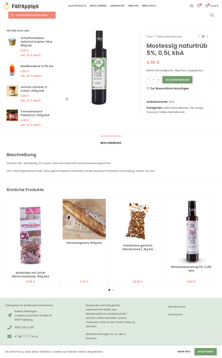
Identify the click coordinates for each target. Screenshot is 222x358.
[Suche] (212, 15)
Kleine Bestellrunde (169, 36)
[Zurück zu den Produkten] (203, 36)
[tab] (111, 141)
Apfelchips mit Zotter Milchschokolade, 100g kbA (30, 274)
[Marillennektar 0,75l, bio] (12, 72)
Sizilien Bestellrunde (172, 112)
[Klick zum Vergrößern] (67, 99)
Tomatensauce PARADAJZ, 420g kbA (35, 113)
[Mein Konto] (191, 5)
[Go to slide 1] (109, 290)
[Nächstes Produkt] (207, 36)
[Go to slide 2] (113, 290)
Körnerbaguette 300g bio (84, 243)
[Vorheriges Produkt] (199, 36)
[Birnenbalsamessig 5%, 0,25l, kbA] (191, 231)
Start (150, 36)
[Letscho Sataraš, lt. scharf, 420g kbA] (12, 94)
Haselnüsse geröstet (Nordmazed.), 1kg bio (137, 247)
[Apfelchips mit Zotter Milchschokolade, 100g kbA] (30, 234)
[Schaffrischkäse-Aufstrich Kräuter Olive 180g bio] (12, 47)
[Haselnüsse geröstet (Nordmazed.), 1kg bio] (138, 220)
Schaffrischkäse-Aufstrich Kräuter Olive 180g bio (36, 41)
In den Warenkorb (177, 80)
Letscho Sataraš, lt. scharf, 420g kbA (34, 89)
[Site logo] (21, 5)
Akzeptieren (205, 351)
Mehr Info (184, 351)
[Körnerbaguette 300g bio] (84, 219)
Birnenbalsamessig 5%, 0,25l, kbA (191, 268)
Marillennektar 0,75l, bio (37, 66)
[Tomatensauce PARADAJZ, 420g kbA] (12, 119)
